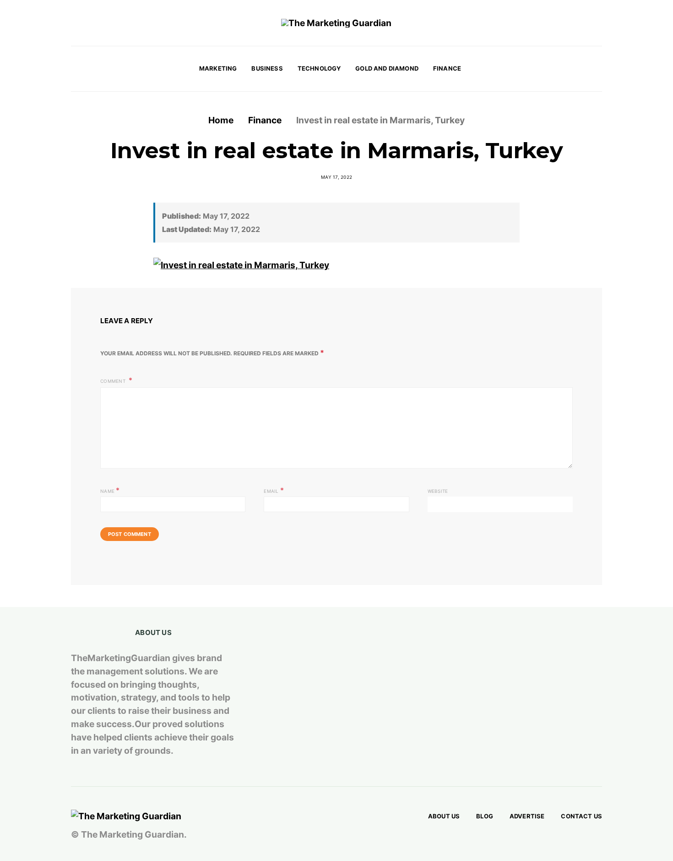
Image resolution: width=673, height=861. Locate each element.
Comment (113, 381)
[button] (599, 68)
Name (110, 490)
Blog (484, 816)
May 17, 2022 (336, 177)
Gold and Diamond (386, 68)
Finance (447, 68)
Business (266, 68)
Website (438, 491)
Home (220, 120)
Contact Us (581, 816)
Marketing (218, 68)
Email (274, 490)
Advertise (527, 816)
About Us (444, 816)
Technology (319, 68)
